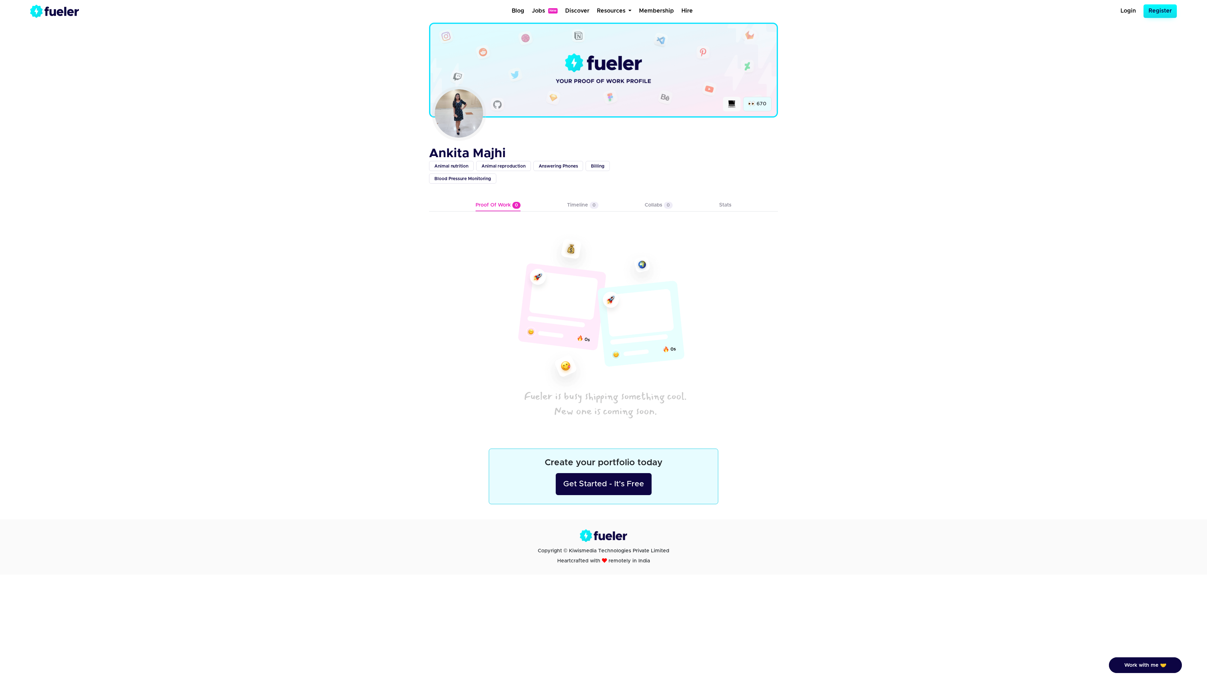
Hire (687, 11)
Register (1160, 11)
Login (1128, 11)
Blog (518, 11)
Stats (725, 204)
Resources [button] (612, 11)
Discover (577, 11)
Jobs (544, 11)
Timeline (581, 204)
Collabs (657, 204)
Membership (656, 11)
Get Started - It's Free (603, 484)
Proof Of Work (497, 204)
